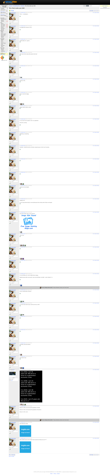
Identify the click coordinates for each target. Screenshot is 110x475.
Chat (2, 40)
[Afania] (21, 404)
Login (103, 5)
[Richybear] (21, 232)
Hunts (2, 32)
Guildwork (3, 51)
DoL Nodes (4, 24)
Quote (96, 12)
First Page (91, 10)
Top (9, 454)
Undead (22, 5)
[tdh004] (21, 104)
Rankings (2, 28)
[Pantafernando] (23, 404)
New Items (3, 54)
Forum (10, 5)
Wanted (2, 29)
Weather (2, 36)
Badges (2, 39)
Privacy (55, 473)
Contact (58, 473)
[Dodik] (23, 258)
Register (106, 5)
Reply (12, 10)
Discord (2, 48)
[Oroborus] (21, 50)
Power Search (3, 11)
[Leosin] (21, 285)
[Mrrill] (21, 245)
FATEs (2, 31)
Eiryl (13, 369)
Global (85, 5)
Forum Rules (3, 43)
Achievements (3, 19)
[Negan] (25, 245)
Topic (87, 5)
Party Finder (3, 35)
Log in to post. (11, 456)
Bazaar (2, 23)
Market (4, 27)
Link (93, 12)
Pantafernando (13, 12)
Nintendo (2, 45)
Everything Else (16, 5)
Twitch (2, 46)
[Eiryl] (21, 77)
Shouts (2, 37)
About (51, 473)
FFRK (2, 44)
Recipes (2, 20)
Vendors (4, 21)
